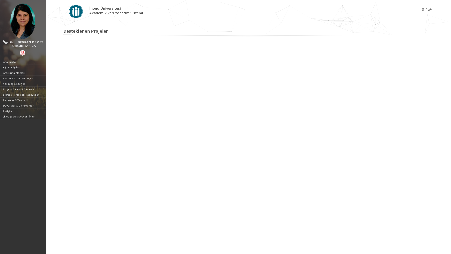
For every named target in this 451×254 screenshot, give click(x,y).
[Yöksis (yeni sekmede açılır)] (22, 53)
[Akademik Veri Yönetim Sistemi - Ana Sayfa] (76, 11)
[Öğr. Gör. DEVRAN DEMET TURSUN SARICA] (23, 21)
